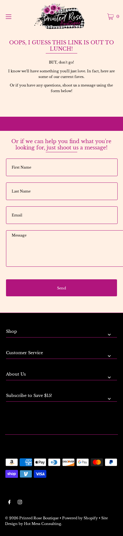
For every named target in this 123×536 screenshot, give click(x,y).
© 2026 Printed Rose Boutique (32, 518)
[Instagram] (20, 503)
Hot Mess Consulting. (43, 524)
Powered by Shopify (80, 518)
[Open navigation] (16, 16)
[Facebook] (9, 503)
